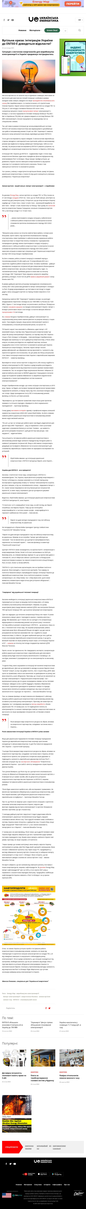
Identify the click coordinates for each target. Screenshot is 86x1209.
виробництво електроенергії (27, 993)
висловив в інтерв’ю (18, 410)
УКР (79, 20)
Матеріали (34, 30)
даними (42, 867)
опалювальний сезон (28, 1000)
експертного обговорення (30, 762)
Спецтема (38, 1185)
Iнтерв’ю (47, 1185)
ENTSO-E (16, 1000)
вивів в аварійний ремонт (40, 277)
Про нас (67, 1185)
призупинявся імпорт (30, 111)
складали (15, 198)
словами (7, 317)
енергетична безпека (29, 997)
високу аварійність (38, 704)
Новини (22, 30)
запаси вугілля (44, 997)
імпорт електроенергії (11, 997)
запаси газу (7, 1000)
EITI (50, 1146)
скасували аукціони (15, 307)
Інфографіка (57, 1185)
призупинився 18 (8, 312)
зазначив (51, 206)
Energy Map (14, 195)
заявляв (10, 643)
